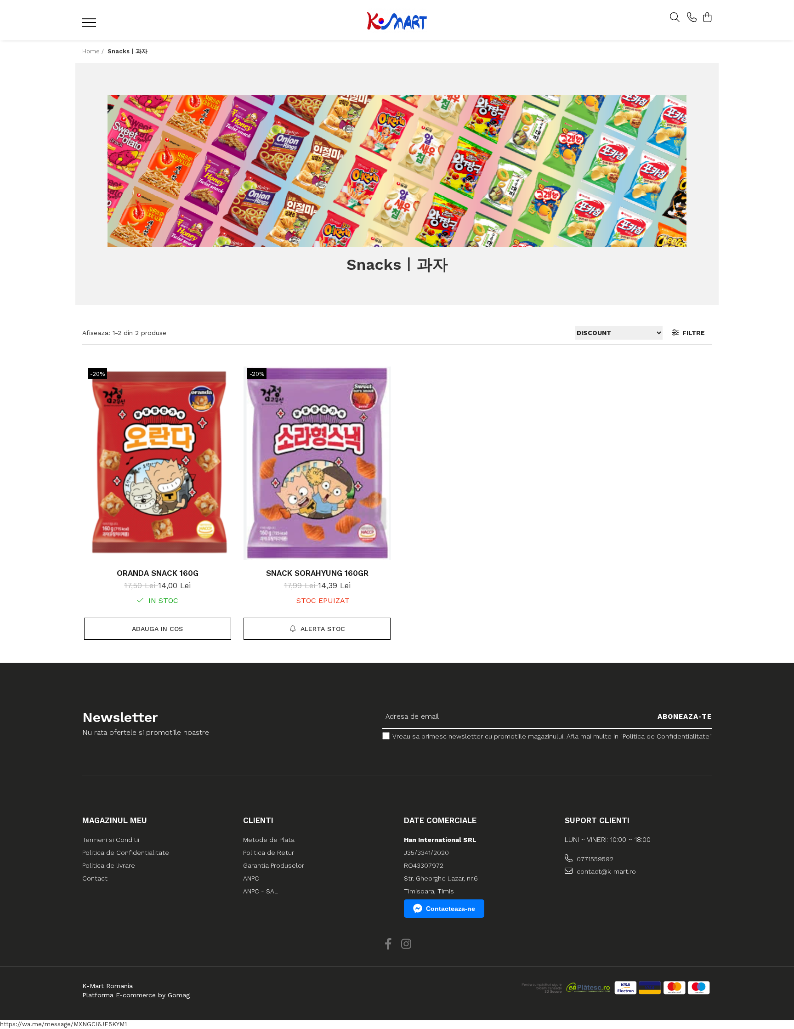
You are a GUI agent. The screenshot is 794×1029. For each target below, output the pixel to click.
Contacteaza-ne (450, 908)
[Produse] (90, 25)
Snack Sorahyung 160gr (317, 573)
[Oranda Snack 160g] (157, 462)
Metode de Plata (269, 839)
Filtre (692, 332)
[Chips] (397, 171)
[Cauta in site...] (675, 17)
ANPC (251, 878)
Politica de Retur (268, 852)
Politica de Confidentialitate (125, 852)
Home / (94, 51)
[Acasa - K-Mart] (397, 20)
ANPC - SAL (260, 891)
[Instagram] (406, 944)
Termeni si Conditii (110, 839)
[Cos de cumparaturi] (707, 17)
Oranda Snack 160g (157, 573)
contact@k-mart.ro (605, 871)
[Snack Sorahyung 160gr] (317, 462)
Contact (95, 878)
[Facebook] (388, 944)
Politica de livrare (108, 865)
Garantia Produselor (273, 865)
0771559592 (594, 859)
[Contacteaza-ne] (692, 17)
